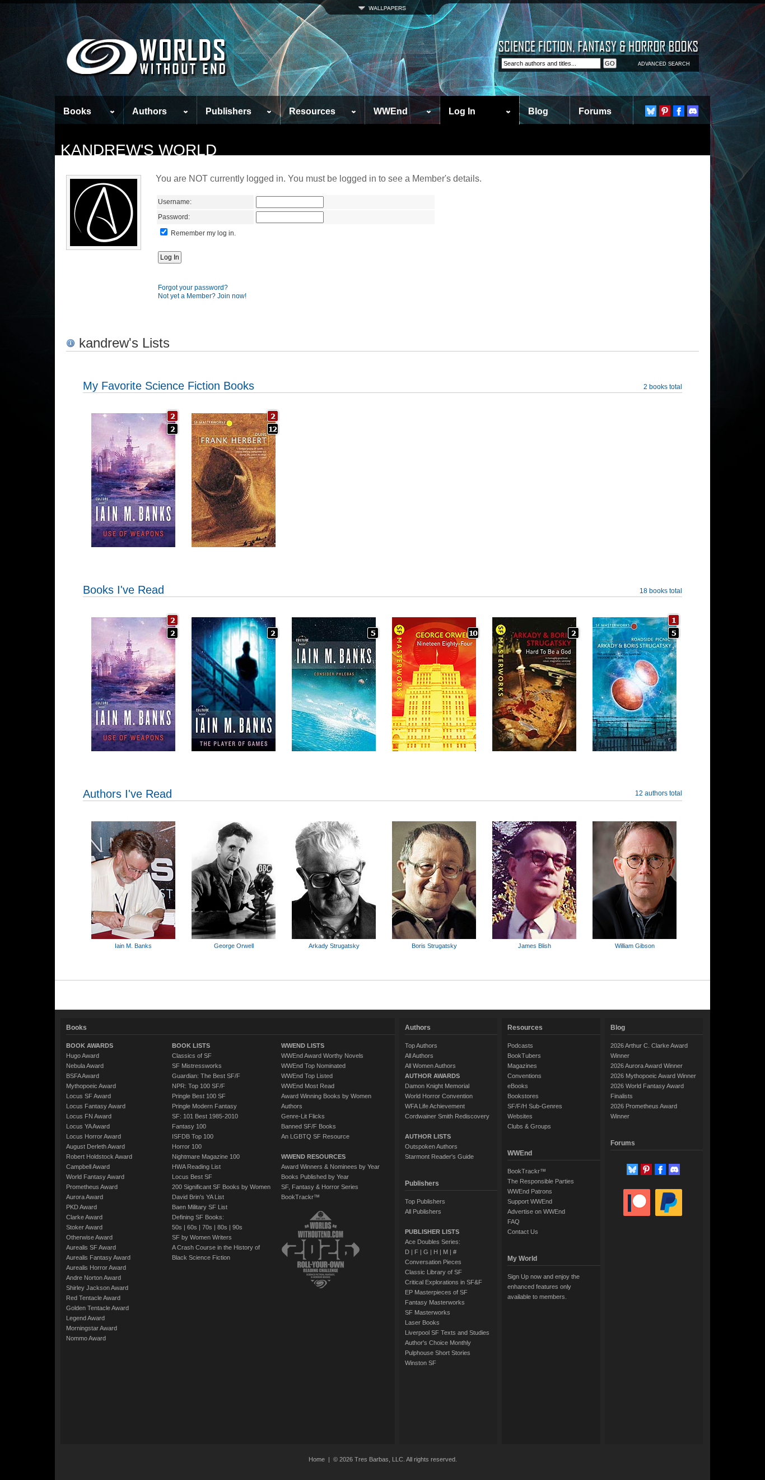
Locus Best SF (192, 1176)
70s (207, 1227)
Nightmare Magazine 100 (206, 1156)
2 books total (662, 387)
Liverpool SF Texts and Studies (447, 1332)
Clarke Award (84, 1217)
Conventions (524, 1075)
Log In (462, 111)
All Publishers (423, 1211)
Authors (149, 111)
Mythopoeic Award (91, 1086)
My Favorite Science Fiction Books (168, 386)
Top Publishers (425, 1201)
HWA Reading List (196, 1166)
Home (317, 1459)
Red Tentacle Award (93, 1297)
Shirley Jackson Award (97, 1287)
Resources (312, 111)
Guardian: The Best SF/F (206, 1075)
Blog (538, 111)
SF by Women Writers (202, 1237)
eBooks (517, 1086)
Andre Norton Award (93, 1277)
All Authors (419, 1055)
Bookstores (523, 1096)
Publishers (228, 111)
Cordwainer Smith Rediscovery (447, 1116)
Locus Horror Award (93, 1136)
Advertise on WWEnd (536, 1211)
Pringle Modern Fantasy (204, 1106)
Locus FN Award (88, 1116)
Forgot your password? (193, 288)
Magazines (522, 1065)
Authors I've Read (127, 794)
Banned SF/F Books (308, 1126)
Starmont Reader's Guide (439, 1156)
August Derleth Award (95, 1146)
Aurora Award (84, 1197)
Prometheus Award (92, 1186)
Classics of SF (192, 1055)
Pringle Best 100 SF (199, 1096)
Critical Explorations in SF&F (443, 1282)
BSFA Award (82, 1075)
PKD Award (81, 1207)
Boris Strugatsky (434, 945)
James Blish (534, 945)
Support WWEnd (529, 1201)
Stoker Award (84, 1227)
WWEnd (391, 111)
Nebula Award (85, 1065)
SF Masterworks (427, 1312)
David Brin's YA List (198, 1197)
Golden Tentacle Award (97, 1308)
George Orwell (234, 945)
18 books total (661, 591)
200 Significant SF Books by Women (221, 1186)
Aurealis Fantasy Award (98, 1257)
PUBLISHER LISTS (432, 1231)
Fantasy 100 (189, 1126)
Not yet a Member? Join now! (202, 296)
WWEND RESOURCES (313, 1156)
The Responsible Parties (540, 1181)
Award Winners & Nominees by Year (330, 1166)
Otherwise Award (89, 1237)
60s (192, 1227)
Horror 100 (187, 1146)
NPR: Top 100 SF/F (198, 1086)
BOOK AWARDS (89, 1045)
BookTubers (524, 1055)
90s (237, 1227)
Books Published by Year (315, 1176)
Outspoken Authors (431, 1146)
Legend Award (85, 1318)
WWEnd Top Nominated (313, 1065)
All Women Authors (430, 1065)
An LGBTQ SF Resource (315, 1136)
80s (222, 1227)
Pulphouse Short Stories (437, 1352)
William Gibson (635, 945)
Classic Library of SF (433, 1272)
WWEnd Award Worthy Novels (322, 1055)
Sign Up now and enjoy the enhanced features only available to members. (543, 1286)
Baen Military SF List (199, 1207)
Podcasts (520, 1045)
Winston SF (420, 1362)
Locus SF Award (88, 1096)
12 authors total (658, 793)
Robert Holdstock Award (99, 1156)
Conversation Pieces (433, 1262)
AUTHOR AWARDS (432, 1075)
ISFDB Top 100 (192, 1136)
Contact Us (522, 1231)
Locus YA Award (88, 1126)
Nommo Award (86, 1338)
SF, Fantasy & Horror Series (319, 1186)
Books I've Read (123, 590)
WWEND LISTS (302, 1045)
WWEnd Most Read (307, 1086)
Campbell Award (88, 1166)
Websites (520, 1116)
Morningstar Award (91, 1328)
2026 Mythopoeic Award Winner (653, 1075)
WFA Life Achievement (435, 1106)
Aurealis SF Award (91, 1247)
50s (177, 1227)
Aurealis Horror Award (96, 1267)
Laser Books (422, 1322)
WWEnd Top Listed (307, 1075)
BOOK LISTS (191, 1045)
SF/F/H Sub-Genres (534, 1106)
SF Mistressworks (197, 1065)
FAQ (513, 1221)
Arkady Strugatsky (334, 945)
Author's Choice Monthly (438, 1342)
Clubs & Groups (529, 1126)
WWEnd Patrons (529, 1191)
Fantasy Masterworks (435, 1302)
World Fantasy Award (95, 1176)
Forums (595, 111)
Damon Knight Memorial (437, 1086)
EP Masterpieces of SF (436, 1292)
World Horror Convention (439, 1096)
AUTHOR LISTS (428, 1136)
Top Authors (421, 1045)
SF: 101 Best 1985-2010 (205, 1116)
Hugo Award (82, 1055)
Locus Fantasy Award (95, 1106)
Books (77, 111)
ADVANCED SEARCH (664, 64)
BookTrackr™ (300, 1197)
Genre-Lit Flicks (303, 1116)
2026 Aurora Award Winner (646, 1065)
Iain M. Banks (133, 945)
